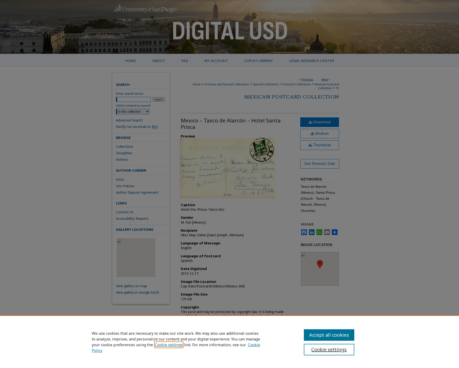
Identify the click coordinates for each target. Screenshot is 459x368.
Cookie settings (169, 344)
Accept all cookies (329, 335)
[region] (229, 341)
